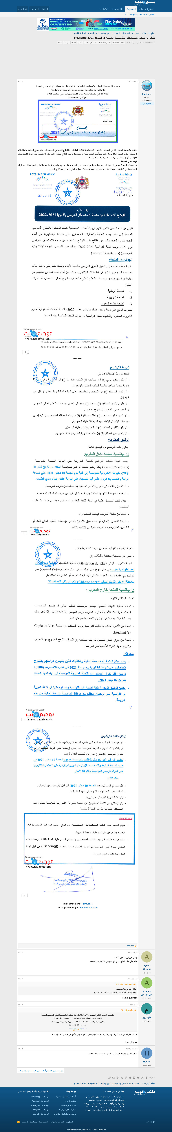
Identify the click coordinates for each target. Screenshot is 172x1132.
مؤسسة (66, 42)
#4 (19, 1004)
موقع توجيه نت (146, 9)
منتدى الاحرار (70, 1101)
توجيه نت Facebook (40, 1101)
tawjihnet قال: (130, 1010)
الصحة (73, 42)
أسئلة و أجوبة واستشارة (66, 1096)
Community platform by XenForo (86, 1129)
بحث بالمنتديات (131, 14)
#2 (19, 952)
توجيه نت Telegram (40, 1109)
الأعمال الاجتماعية (104, 42)
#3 (19, 978)
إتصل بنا (69, 1122)
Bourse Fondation (89, 907)
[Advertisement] (86, 62)
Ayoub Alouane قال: (127, 984)
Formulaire (87, 903)
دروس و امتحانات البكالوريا (65, 1114)
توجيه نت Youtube (41, 1114)
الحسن (80, 42)
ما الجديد (119, 9)
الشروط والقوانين (57, 1122)
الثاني (86, 42)
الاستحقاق (93, 42)
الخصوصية (43, 1122)
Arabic (149, 1122)
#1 (19, 81)
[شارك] (22, 81)
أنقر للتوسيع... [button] (78, 1029)
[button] (113, 9)
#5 (19, 1049)
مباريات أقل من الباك (67, 1109)
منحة (60, 42)
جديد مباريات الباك (68, 1105)
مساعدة (33, 1122)
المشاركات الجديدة (147, 14)
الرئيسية (24, 1122)
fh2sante (116, 42)
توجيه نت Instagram (40, 1105)
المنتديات (131, 9)
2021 (122, 42)
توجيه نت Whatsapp (40, 1096)
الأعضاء (105, 9)
